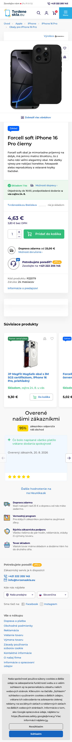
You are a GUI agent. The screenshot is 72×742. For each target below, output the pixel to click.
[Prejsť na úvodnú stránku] (15, 13)
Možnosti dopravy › (46, 185)
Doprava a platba (15, 620)
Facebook (32, 604)
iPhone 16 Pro (49, 23)
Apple (19, 23)
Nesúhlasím (36, 726)
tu (46, 720)
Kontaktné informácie (18, 652)
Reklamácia (11, 630)
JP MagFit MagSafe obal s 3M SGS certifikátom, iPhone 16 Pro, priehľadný (28, 377)
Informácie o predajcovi (23, 288)
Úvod (7, 23)
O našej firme (12, 657)
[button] (39, 13)
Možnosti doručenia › (30, 252)
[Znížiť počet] (19, 236)
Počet (12, 234)
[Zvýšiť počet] (19, 232)
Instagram (50, 604)
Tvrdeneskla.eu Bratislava (22, 204)
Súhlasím (36, 733)
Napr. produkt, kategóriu (28, 32)
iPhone (32, 23)
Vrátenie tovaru (13, 635)
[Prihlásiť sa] (46, 13)
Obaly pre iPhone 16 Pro (23, 27)
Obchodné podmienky (18, 625)
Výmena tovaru (13, 639)
